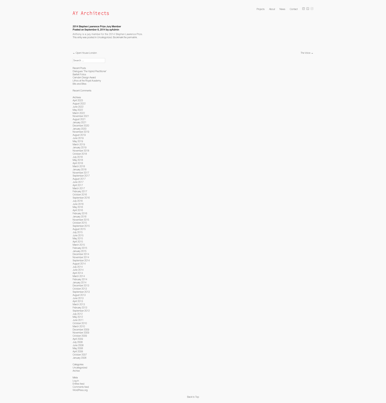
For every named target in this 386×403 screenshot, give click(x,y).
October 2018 (80, 153)
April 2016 (78, 210)
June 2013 (78, 298)
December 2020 (81, 125)
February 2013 (80, 307)
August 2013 (79, 295)
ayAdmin (114, 30)
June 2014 (78, 269)
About (272, 9)
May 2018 (78, 160)
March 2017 (79, 188)
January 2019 (79, 147)
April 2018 (78, 163)
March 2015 (79, 244)
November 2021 (81, 116)
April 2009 (78, 339)
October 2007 (80, 354)
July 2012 (78, 313)
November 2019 (81, 131)
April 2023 (78, 100)
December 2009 (81, 329)
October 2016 (80, 194)
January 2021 (79, 122)
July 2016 (78, 200)
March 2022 (79, 113)
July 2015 (78, 232)
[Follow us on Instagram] (312, 9)
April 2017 (78, 185)
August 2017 (79, 178)
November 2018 (81, 150)
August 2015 (79, 229)
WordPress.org (80, 390)
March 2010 (79, 326)
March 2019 (79, 144)
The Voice (307, 52)
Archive (76, 370)
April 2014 (78, 273)
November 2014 (81, 257)
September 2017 (81, 175)
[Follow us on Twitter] (303, 9)
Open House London (85, 52)
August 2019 (79, 135)
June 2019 (78, 138)
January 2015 (79, 251)
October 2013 (80, 288)
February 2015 (80, 248)
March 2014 (79, 276)
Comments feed (81, 386)
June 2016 (78, 204)
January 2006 (79, 357)
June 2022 (78, 106)
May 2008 (78, 348)
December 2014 (81, 254)
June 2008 (78, 345)
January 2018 (79, 169)
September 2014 (81, 260)
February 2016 (80, 213)
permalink (132, 37)
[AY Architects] (91, 13)
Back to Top (193, 396)
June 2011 (78, 320)
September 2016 (81, 197)
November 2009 (81, 332)
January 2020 (79, 128)
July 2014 (78, 266)
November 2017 (81, 172)
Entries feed (78, 383)
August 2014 (79, 263)
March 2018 (79, 166)
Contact (294, 9)
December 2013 (81, 285)
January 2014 (79, 282)
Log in (76, 380)
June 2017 (78, 182)
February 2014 (80, 279)
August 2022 (79, 103)
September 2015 (81, 226)
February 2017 (80, 191)
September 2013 (81, 291)
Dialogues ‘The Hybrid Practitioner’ (89, 71)
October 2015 (80, 222)
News (282, 9)
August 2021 (79, 119)
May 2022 (78, 109)
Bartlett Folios (79, 74)
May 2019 (78, 141)
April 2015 (78, 241)
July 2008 (78, 342)
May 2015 (78, 238)
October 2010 (80, 323)
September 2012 (81, 310)
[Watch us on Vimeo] (307, 9)
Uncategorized (104, 37)
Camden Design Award (84, 77)
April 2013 (78, 301)
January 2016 (79, 216)
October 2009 (80, 335)
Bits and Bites (79, 83)
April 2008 (78, 351)
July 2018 (78, 157)
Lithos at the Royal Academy (87, 80)
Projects (261, 9)
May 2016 (78, 207)
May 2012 (78, 316)
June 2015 (78, 235)
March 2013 (79, 304)
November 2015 (81, 219)
